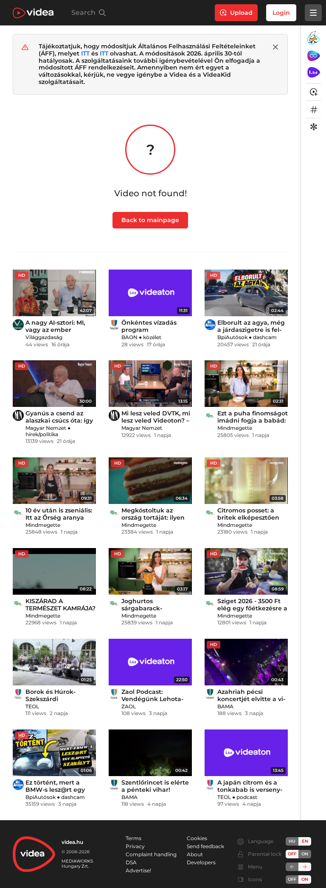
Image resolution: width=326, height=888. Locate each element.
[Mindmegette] (210, 415)
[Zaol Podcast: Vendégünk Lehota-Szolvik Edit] (150, 662)
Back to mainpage (150, 220)
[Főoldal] (33, 13)
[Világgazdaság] (18, 324)
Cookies (197, 838)
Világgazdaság (43, 337)
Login (281, 13)
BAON (129, 337)
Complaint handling (151, 854)
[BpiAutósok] (210, 324)
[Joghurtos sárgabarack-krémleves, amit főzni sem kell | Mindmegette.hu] (150, 571)
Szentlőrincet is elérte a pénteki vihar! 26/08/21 (155, 790)
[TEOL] (18, 693)
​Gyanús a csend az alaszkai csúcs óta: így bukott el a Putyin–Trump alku (59, 424)
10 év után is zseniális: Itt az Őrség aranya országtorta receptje (58, 518)
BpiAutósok (232, 337)
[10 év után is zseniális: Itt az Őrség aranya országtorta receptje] (54, 480)
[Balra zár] (292, 867)
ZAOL (128, 706)
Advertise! (138, 870)
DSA (131, 862)
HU (292, 841)
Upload (241, 13)
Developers (201, 862)
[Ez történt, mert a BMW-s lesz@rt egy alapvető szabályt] (54, 752)
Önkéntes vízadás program (149, 326)
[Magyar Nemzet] (18, 415)
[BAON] (114, 324)
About (195, 854)
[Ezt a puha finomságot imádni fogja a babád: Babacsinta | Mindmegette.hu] (246, 383)
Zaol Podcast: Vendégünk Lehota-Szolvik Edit (152, 699)
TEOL (32, 706)
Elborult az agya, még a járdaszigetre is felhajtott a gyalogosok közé (251, 333)
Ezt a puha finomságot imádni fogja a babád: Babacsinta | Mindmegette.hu (252, 424)
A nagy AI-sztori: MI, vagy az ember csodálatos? (55, 330)
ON (304, 854)
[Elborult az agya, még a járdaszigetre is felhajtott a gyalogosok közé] (246, 293)
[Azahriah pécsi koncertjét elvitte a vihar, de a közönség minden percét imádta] (246, 662)
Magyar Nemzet (45, 428)
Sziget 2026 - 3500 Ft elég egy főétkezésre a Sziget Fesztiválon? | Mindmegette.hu (252, 611)
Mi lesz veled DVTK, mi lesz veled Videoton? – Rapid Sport (155, 420)
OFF (292, 879)
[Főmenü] (313, 12)
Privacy (135, 846)
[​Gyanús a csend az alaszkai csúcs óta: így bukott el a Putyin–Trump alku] (54, 383)
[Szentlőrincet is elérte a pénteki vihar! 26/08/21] (150, 752)
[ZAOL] (114, 693)
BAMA (225, 706)
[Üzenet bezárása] (275, 47)
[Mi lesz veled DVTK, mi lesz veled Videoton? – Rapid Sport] (150, 383)
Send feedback (205, 846)
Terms (133, 838)
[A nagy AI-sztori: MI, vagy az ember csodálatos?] (54, 293)
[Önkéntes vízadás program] (150, 293)
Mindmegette (234, 428)
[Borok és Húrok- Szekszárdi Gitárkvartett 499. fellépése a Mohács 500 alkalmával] (54, 662)
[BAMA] (210, 693)
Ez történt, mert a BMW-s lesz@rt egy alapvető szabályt (55, 790)
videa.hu (72, 842)
